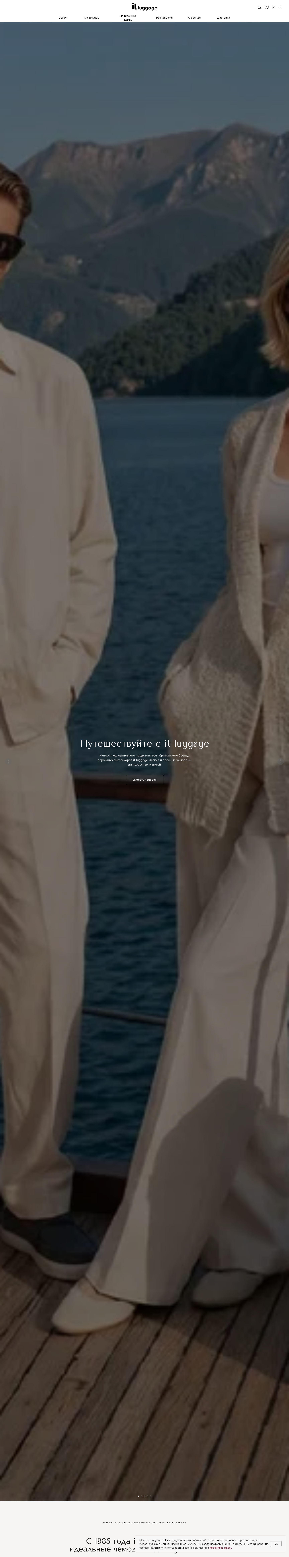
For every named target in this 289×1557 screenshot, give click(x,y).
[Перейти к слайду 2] (141, 1496)
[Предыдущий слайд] (8, 761)
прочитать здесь (221, 1547)
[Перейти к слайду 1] (138, 1496)
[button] (63, 18)
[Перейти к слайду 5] (150, 1496)
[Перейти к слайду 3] (144, 1496)
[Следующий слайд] (280, 761)
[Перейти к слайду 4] (147, 1496)
